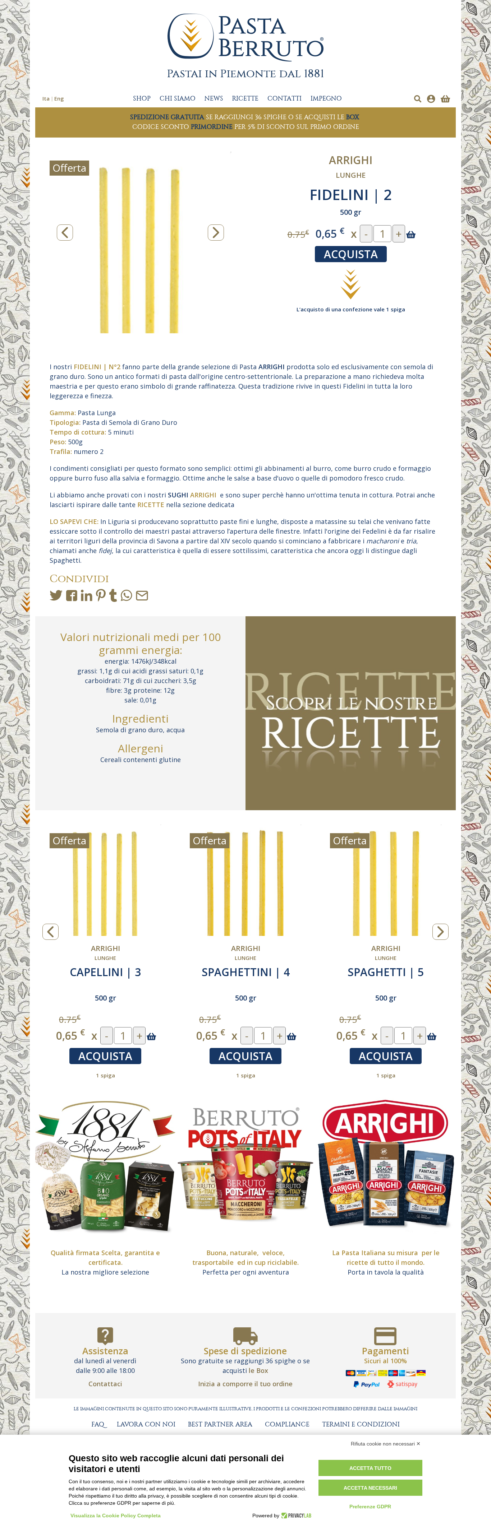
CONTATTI (284, 99)
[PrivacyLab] (295, 1515)
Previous (65, 232)
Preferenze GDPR (370, 1506)
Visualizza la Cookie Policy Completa (115, 1515)
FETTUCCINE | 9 (385, 972)
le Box (258, 1370)
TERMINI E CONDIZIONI (361, 1424)
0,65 (330, 233)
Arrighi (350, 160)
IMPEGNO (326, 99)
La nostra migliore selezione (105, 1272)
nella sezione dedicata (185, 504)
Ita (46, 98)
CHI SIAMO (178, 99)
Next (216, 232)
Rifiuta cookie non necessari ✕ (386, 1444)
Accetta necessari (370, 1488)
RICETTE (245, 99)
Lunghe (351, 175)
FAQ (97, 1424)
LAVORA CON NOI (146, 1424)
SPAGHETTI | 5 (105, 972)
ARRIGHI (271, 366)
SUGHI (178, 495)
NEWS (214, 99)
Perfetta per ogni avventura (245, 1272)
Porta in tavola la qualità (386, 1272)
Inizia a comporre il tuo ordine (245, 1383)
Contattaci (105, 1383)
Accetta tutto (370, 1468)
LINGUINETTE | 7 (245, 972)
